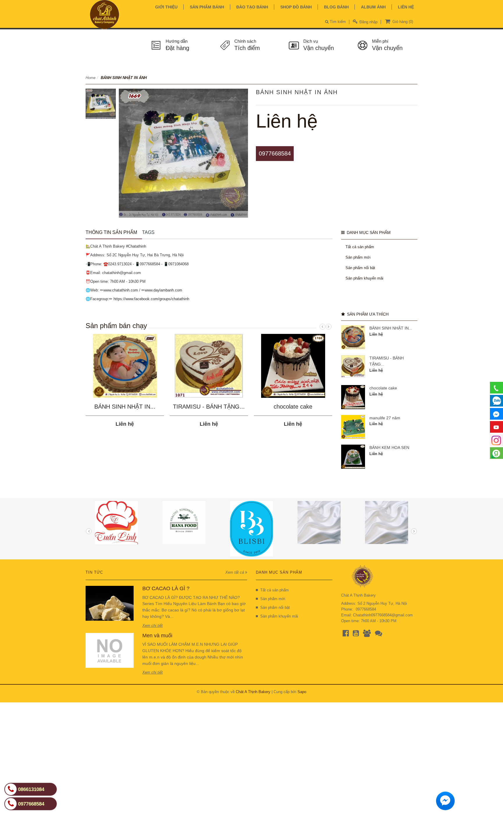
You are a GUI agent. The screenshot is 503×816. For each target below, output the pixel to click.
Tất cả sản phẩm (360, 247)
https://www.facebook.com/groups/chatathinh (151, 299)
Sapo (301, 692)
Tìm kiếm (337, 21)
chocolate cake (293, 406)
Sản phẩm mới (358, 257)
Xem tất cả (235, 572)
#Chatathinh (136, 246)
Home (90, 78)
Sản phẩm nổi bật (360, 268)
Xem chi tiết (152, 625)
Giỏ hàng (402, 21)
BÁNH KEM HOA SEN (389, 447)
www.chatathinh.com (120, 290)
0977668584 (275, 153)
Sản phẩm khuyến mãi (364, 278)
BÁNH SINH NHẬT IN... (124, 406)
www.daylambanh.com (163, 290)
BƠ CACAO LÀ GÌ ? (165, 588)
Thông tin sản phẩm (111, 232)
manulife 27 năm (384, 418)
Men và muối (157, 635)
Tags (148, 232)
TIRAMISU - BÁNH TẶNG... (209, 406)
